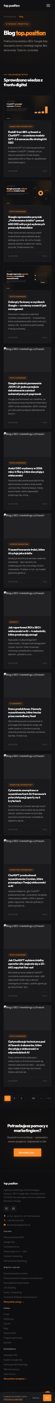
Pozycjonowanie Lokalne (16, 1273)
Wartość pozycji (11, 1369)
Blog (6, 1328)
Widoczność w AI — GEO (15, 1251)
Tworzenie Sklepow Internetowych (20, 1297)
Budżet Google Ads (13, 1359)
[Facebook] (13, 1208)
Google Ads (9, 1241)
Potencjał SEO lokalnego (16, 1364)
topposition (11, 5)
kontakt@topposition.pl (18, 1224)
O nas (6, 1314)
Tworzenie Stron (11, 1246)
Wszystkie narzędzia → (15, 1378)
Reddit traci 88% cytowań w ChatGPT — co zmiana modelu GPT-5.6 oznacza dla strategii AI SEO (27, 137)
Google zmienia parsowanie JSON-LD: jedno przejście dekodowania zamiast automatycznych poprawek (25, 388)
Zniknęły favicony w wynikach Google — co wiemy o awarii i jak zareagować (27, 305)
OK (47, 1397)
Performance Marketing (15, 1260)
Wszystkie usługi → (14, 1301)
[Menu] (48, 5)
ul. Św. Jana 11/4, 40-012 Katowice (23, 1216)
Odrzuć (36, 1397)
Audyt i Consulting (13, 1292)
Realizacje (9, 1318)
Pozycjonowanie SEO (14, 1237)
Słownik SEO (10, 1333)
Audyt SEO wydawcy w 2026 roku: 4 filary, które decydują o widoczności (26, 471)
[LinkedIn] (6, 1208)
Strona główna (10, 16)
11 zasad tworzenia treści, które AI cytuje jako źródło (26, 551)
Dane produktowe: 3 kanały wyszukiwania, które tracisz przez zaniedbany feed (24, 712)
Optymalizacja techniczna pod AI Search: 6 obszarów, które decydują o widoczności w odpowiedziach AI (26, 1047)
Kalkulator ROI (10, 1355)
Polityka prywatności (13, 1399)
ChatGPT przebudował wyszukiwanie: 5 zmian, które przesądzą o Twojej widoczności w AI (27, 880)
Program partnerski (13, 1337)
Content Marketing (13, 1256)
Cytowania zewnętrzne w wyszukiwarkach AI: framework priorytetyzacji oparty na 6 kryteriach (27, 795)
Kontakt (7, 1342)
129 (33, 1098)
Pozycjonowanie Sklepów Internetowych (23, 1278)
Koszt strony (10, 1373)
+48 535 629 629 (15, 1220)
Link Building (10, 1287)
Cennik (7, 1323)
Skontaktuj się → (27, 1152)
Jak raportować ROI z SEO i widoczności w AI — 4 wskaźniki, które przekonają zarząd (27, 631)
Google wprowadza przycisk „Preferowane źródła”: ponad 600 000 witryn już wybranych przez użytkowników (26, 222)
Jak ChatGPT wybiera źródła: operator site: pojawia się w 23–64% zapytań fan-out (26, 963)
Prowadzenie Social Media (16, 1282)
